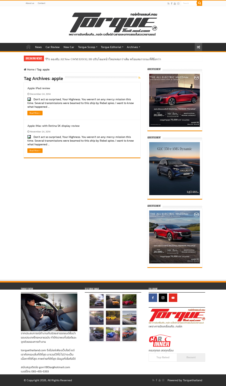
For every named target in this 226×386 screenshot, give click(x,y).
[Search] (199, 3)
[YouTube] (173, 297)
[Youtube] (174, 3)
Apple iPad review (38, 88)
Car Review (53, 47)
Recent (191, 357)
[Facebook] (172, 3)
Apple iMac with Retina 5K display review (53, 126)
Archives (132, 47)
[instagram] (178, 3)
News (38, 47)
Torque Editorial (111, 47)
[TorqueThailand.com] (113, 23)
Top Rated (163, 357)
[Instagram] (163, 297)
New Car (69, 47)
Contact (41, 3)
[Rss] (168, 3)
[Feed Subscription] (139, 78)
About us (30, 3)
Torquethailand (192, 380)
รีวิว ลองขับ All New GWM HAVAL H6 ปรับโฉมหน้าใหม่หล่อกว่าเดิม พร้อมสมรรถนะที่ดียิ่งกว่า (103, 59)
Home (28, 46)
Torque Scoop (86, 47)
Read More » (34, 113)
